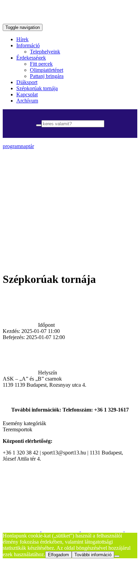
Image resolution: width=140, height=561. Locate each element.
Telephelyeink (45, 51)
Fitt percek (41, 64)
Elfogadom (58, 554)
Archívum (27, 100)
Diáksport (26, 82)
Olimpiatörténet (46, 70)
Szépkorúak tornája (37, 88)
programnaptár (18, 146)
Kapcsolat (27, 94)
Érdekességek (31, 58)
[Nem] (117, 556)
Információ (28, 45)
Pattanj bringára (47, 76)
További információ (92, 554)
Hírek (22, 39)
